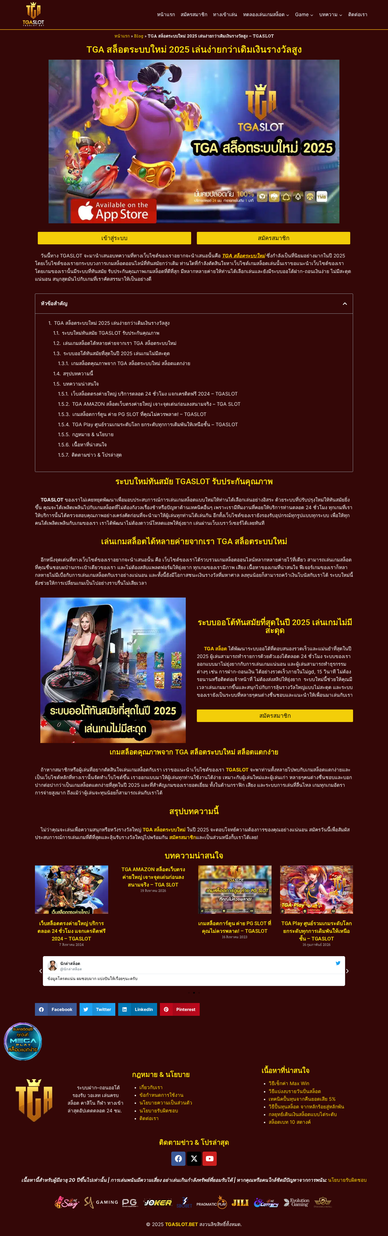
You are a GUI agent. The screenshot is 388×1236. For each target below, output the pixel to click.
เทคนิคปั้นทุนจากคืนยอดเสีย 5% (302, 1099)
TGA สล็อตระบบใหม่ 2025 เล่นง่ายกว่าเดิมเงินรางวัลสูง (112, 323)
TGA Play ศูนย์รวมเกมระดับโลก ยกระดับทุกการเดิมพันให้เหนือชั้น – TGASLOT (155, 424)
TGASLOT (237, 770)
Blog (138, 36)
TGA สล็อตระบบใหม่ (164, 830)
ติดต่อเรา (358, 14)
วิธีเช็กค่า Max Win (289, 1083)
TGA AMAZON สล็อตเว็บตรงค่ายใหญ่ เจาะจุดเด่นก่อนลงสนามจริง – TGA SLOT (156, 404)
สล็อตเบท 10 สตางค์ (290, 1122)
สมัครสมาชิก (194, 14)
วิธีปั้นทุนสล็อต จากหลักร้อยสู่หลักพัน (306, 1107)
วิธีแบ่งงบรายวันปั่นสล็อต (295, 1091)
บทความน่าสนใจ (81, 384)
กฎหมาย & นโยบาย (93, 434)
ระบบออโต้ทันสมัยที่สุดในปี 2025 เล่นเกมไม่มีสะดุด (116, 353)
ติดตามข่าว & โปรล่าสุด (97, 455)
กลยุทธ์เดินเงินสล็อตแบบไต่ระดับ (303, 1114)
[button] (345, 303)
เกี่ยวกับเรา (151, 1087)
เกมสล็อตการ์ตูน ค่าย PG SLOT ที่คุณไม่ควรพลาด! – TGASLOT (139, 414)
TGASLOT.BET (181, 1224)
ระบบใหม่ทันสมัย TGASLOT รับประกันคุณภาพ (110, 333)
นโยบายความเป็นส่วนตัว (165, 1103)
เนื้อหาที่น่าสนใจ (89, 445)
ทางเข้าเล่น (225, 14)
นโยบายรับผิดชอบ (158, 1111)
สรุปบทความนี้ (78, 373)
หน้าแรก (166, 14)
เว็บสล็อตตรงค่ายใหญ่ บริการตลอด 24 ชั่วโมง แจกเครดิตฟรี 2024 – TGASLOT (154, 394)
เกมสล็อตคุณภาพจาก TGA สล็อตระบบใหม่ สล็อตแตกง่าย (130, 363)
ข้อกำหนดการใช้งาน (161, 1095)
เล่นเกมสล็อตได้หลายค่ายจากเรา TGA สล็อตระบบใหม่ (119, 343)
